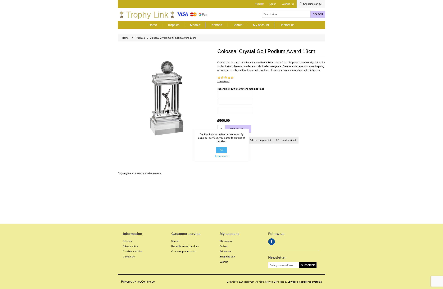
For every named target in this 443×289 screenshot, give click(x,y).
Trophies (173, 25)
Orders (223, 246)
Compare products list (183, 251)
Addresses (225, 251)
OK (221, 150)
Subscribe (308, 265)
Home (153, 25)
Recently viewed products (185, 246)
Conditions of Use (132, 251)
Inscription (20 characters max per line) (241, 88)
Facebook (271, 241)
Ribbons (216, 25)
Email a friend (288, 140)
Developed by (298, 282)
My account (261, 25)
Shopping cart (227, 256)
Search (318, 14)
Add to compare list (260, 140)
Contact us (286, 25)
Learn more (221, 156)
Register (259, 3)
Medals (195, 25)
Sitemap (127, 241)
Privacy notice (130, 246)
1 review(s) (223, 81)
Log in (272, 3)
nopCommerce (146, 281)
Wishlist (224, 261)
